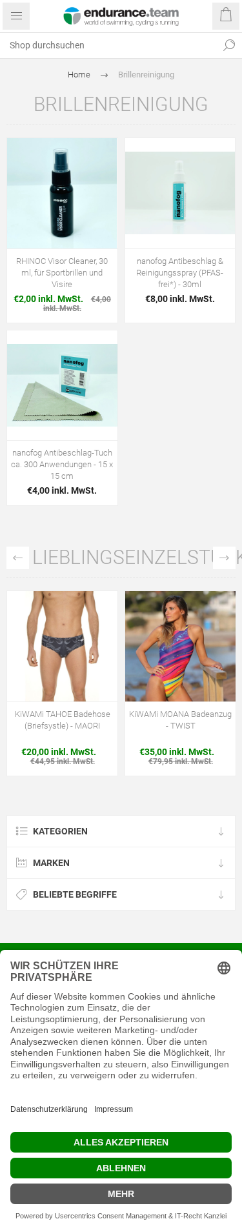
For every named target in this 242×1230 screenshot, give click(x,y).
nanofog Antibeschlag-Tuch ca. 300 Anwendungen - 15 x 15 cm (62, 464)
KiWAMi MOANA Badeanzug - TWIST (180, 720)
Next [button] (224, 558)
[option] (62, 686)
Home (79, 74)
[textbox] (108, 45)
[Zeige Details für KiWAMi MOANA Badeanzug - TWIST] (180, 646)
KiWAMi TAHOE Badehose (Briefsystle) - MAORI (62, 720)
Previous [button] (17, 558)
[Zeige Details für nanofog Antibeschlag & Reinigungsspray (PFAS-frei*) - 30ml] (180, 193)
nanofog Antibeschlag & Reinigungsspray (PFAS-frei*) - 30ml (179, 272)
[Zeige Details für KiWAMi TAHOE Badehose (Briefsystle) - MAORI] (62, 646)
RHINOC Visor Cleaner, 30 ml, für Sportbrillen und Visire (62, 272)
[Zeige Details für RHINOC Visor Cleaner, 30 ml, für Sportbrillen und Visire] (62, 193)
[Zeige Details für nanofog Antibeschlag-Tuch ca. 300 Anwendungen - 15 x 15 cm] (62, 385)
